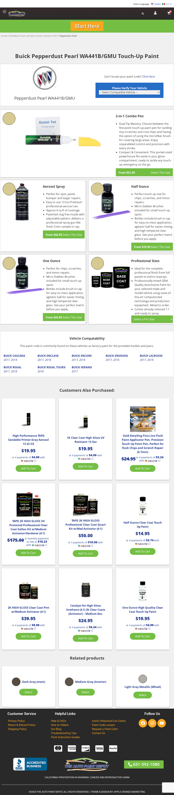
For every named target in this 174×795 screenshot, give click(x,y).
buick (39, 35)
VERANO (86, 367)
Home (4, 35)
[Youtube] (161, 723)
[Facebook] (143, 723)
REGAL (17, 367)
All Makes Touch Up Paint (21, 35)
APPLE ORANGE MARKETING (129, 791)
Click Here (148, 76)
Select (28, 692)
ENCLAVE (53, 356)
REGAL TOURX (56, 367)
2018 (14, 360)
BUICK (8, 356)
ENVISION (121, 356)
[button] (28, 459)
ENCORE (86, 356)
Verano (47, 35)
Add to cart (28, 468)
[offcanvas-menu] (4, 11)
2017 (55, 35)
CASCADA (19, 356)
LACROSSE (156, 356)
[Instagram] (152, 723)
